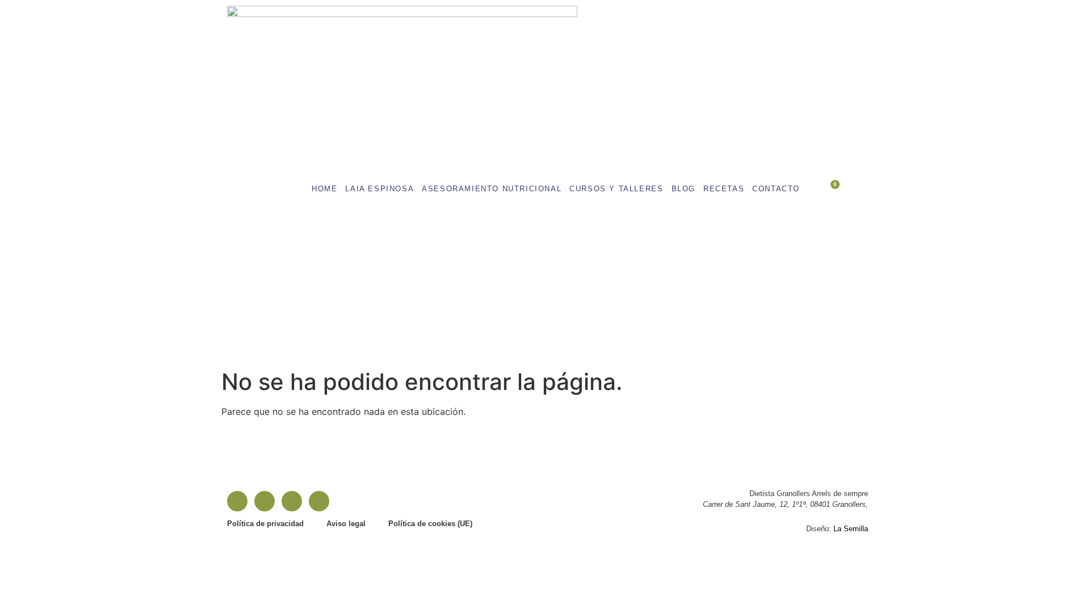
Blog (683, 188)
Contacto (776, 188)
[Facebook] (237, 501)
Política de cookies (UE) (430, 523)
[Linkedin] (292, 501)
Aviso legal (346, 523)
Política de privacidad (265, 523)
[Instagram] (264, 501)
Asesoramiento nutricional (491, 188)
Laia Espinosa (379, 188)
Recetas (723, 188)
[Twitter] (319, 501)
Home (324, 188)
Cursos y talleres (616, 188)
